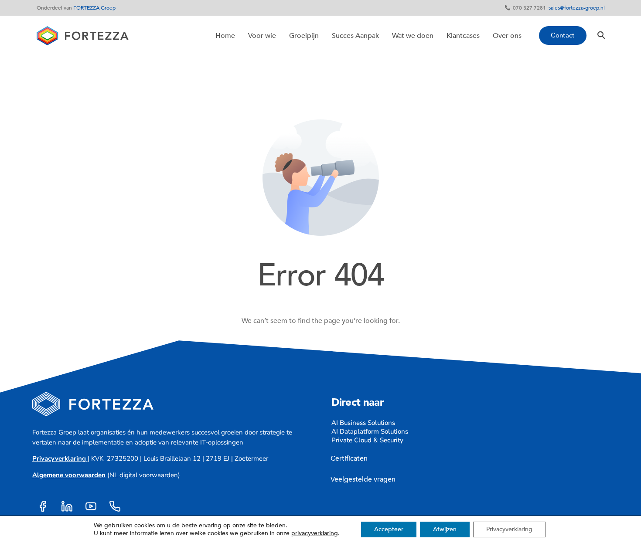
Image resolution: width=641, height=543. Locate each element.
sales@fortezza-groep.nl (577, 7)
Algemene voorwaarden (69, 475)
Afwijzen (445, 529)
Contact (563, 35)
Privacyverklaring (59, 458)
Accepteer (388, 529)
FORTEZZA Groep (94, 7)
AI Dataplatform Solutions (369, 431)
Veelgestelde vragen (363, 479)
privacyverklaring (314, 533)
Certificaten (347, 458)
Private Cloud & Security (367, 440)
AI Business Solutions (363, 422)
